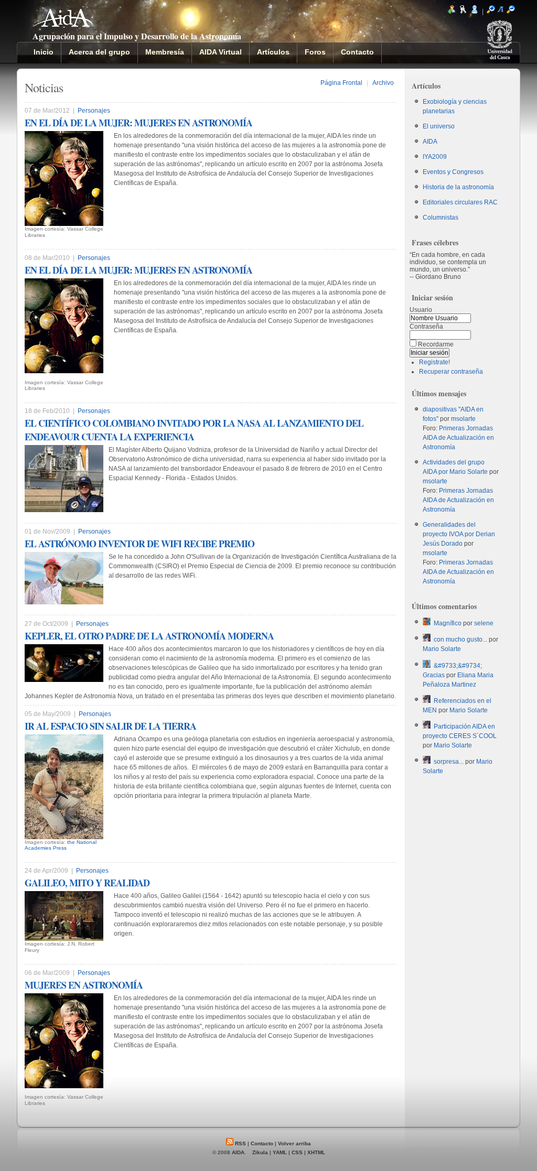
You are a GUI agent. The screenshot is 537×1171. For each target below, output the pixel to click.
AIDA (430, 141)
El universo (439, 126)
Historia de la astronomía (458, 187)
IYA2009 (435, 156)
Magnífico (447, 623)
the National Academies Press (60, 845)
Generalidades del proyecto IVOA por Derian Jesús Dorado (459, 534)
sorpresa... (449, 761)
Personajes (94, 110)
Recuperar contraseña (451, 371)
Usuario (421, 309)
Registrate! (434, 362)
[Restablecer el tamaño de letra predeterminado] (501, 11)
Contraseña (426, 326)
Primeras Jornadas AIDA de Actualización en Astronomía (458, 438)
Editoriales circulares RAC (460, 202)
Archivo (383, 82)
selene (483, 623)
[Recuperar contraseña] (463, 11)
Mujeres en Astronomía (84, 985)
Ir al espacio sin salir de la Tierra (110, 726)
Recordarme (436, 344)
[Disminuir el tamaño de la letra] (511, 11)
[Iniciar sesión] (474, 11)
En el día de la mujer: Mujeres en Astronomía (138, 122)
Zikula (260, 1152)
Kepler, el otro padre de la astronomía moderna (149, 636)
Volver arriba (294, 1143)
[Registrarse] (451, 11)
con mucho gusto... (460, 639)
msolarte (463, 418)
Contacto (262, 1143)
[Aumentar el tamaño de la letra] (491, 11)
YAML (280, 1152)
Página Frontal (341, 82)
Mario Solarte (442, 649)
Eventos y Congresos (453, 172)
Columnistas (440, 217)
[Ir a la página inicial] (63, 22)
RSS (239, 1143)
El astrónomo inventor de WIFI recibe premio (139, 543)
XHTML (316, 1152)
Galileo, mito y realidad (87, 883)
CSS (297, 1152)
